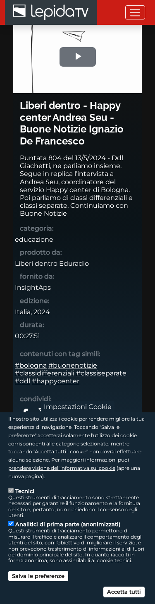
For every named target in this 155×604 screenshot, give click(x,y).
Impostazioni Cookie (78, 407)
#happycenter (55, 381)
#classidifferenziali (44, 373)
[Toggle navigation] (135, 12)
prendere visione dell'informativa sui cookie (61, 468)
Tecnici (24, 491)
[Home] (50, 12)
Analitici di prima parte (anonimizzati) (67, 524)
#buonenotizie (72, 365)
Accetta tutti (124, 591)
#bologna (31, 365)
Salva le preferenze (38, 576)
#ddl (22, 381)
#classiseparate (101, 373)
